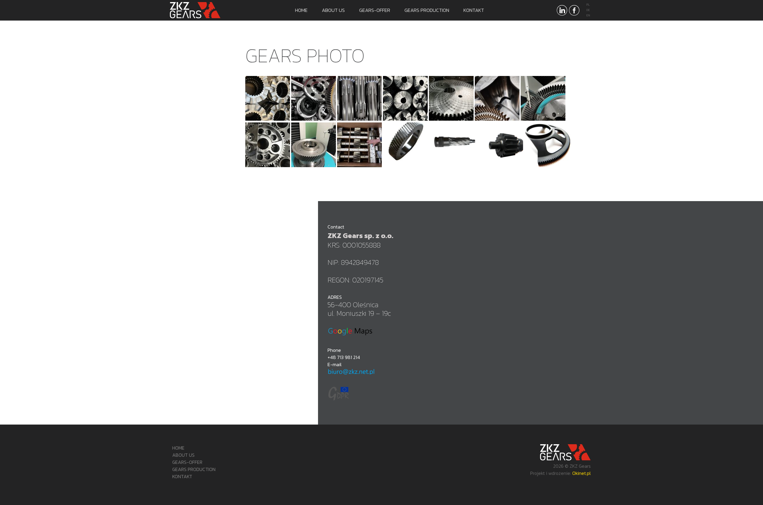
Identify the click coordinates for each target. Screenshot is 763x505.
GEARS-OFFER (374, 10)
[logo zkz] (198, 10)
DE (588, 10)
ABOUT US (333, 10)
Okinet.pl (581, 473)
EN (588, 15)
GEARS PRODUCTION (426, 10)
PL (588, 4)
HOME (301, 10)
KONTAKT (473, 10)
